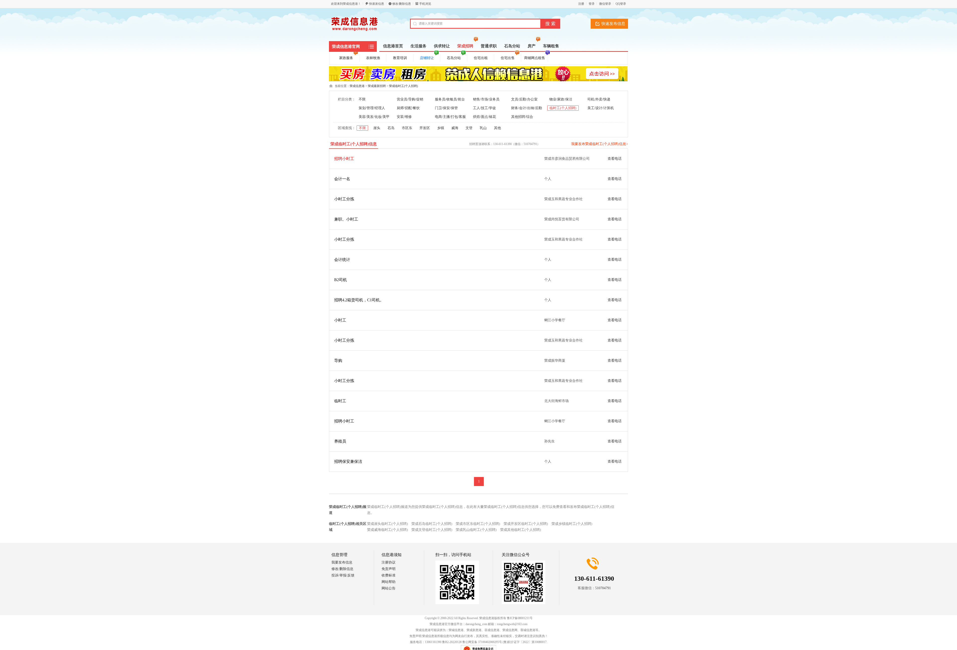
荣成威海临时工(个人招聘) (387, 530)
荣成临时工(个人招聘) (403, 86)
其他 (497, 128)
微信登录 (605, 3)
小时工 (340, 320)
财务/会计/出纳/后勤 (526, 108)
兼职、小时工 (346, 219)
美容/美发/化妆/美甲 (374, 117)
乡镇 (440, 128)
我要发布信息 (341, 562)
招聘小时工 (344, 159)
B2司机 (340, 280)
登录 (592, 3)
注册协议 (389, 562)
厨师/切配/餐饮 (408, 108)
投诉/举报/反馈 (342, 575)
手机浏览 (425, 3)
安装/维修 (404, 117)
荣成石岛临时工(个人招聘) (431, 524)
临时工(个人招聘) (563, 108)
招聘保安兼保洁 (348, 461)
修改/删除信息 (401, 3)
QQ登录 (621, 3)
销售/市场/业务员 (486, 99)
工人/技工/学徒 (484, 108)
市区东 (407, 128)
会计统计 (342, 259)
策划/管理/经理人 (372, 108)
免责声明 (389, 569)
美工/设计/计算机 (600, 108)
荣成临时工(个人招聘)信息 (353, 144)
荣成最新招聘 (377, 86)
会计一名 (342, 179)
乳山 (483, 128)
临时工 (340, 401)
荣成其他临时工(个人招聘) (520, 530)
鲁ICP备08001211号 (520, 618)
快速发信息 (376, 3)
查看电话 (615, 159)
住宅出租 (481, 58)
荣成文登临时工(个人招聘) (431, 530)
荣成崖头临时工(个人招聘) (387, 524)
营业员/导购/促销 (410, 99)
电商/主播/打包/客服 (450, 117)
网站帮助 (389, 582)
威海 (454, 128)
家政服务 (346, 58)
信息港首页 (393, 46)
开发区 (424, 128)
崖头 (376, 128)
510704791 (603, 588)
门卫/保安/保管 (446, 108)
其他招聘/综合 (522, 117)
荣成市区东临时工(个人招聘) (478, 524)
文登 (469, 128)
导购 (338, 360)
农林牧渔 (373, 58)
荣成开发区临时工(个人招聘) (526, 524)
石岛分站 (454, 58)
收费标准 (389, 575)
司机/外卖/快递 (598, 99)
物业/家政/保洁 (560, 99)
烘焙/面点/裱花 (484, 117)
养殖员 (340, 441)
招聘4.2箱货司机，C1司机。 (359, 300)
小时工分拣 (344, 199)
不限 (362, 99)
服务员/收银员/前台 (450, 99)
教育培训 (400, 58)
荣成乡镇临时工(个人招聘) (572, 524)
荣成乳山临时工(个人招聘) (476, 530)
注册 (581, 3)
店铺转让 (427, 58)
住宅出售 (508, 58)
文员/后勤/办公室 (524, 99)
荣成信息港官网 (346, 46)
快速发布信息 (613, 23)
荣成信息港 (357, 86)
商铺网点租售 (534, 58)
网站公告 (389, 588)
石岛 (391, 128)
